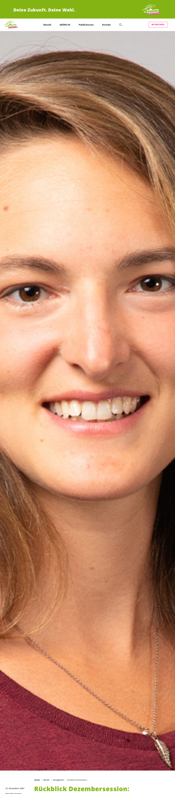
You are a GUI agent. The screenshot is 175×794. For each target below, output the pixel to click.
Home (37, 780)
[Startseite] (151, 10)
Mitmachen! (158, 25)
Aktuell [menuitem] (47, 24)
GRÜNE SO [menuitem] (65, 24)
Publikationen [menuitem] (86, 24)
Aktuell (46, 780)
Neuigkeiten (58, 780)
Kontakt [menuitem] (106, 24)
